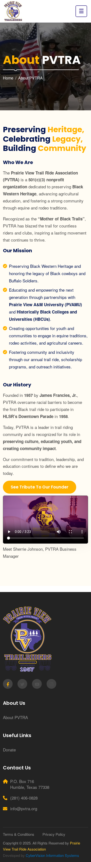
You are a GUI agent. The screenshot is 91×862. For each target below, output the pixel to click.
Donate (9, 750)
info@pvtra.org (23, 808)
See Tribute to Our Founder (39, 487)
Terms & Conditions (18, 834)
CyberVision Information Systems (52, 855)
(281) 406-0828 (24, 798)
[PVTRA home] (13, 11)
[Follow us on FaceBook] (8, 684)
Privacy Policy (53, 834)
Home (8, 78)
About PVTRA (30, 78)
